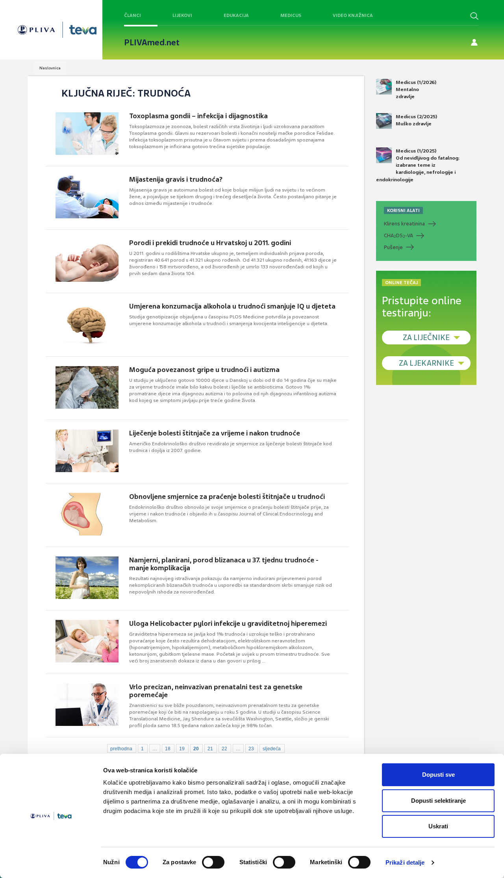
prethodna (121, 749)
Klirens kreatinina (404, 223)
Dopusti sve (438, 774)
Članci (132, 15)
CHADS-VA (398, 235)
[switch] (213, 862)
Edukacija (236, 15)
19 (182, 749)
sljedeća (272, 749)
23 (251, 749)
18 (167, 749)
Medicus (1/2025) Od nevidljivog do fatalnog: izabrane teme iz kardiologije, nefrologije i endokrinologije (418, 165)
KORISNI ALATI (403, 210)
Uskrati (438, 826)
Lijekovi (182, 15)
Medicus (290, 15)
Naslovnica (50, 68)
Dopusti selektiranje (438, 800)
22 (224, 749)
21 (210, 749)
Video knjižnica (353, 15)
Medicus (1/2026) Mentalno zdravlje (416, 89)
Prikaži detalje (405, 862)
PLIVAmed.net (152, 42)
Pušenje (393, 247)
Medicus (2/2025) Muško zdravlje (416, 120)
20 (196, 749)
